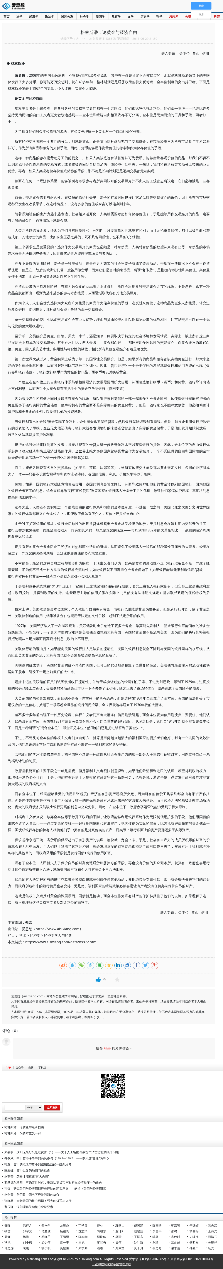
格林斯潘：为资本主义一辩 (22, 1133)
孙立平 (194, 1248)
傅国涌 (138, 1225)
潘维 (100, 1248)
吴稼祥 (212, 1242)
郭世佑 (101, 1237)
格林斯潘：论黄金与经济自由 (24, 1127)
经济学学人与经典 (58, 935)
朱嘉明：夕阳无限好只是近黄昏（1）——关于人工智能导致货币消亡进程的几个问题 (61, 1152)
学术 (22, 935)
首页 (6, 16)
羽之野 (157, 1248)
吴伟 (118, 1242)
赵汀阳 (120, 1231)
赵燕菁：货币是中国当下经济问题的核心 (31, 1195)
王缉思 (64, 1237)
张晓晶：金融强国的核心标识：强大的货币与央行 (37, 1201)
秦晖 (7, 1225)
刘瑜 (155, 1242)
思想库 (173, 16)
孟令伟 (46, 1242)
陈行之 (27, 1225)
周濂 (7, 1237)
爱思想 (14, 6)
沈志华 (83, 1231)
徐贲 (7, 1231)
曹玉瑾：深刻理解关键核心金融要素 (28, 1207)
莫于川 (138, 1248)
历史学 (145, 16)
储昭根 (194, 1242)
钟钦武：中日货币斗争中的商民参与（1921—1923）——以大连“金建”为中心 (56, 1158)
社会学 (84, 16)
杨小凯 (46, 1248)
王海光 (212, 1231)
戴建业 (138, 1231)
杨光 (211, 1248)
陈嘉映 (157, 1225)
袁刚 (26, 1248)
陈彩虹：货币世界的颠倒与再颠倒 (27, 1170)
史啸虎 (194, 1237)
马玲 (118, 1237)
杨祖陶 (64, 1231)
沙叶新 (138, 1242)
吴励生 (64, 1248)
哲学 (159, 16)
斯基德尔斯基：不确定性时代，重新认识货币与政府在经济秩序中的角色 (53, 1182)
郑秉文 (120, 1248)
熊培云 (212, 1237)
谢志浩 (175, 1248)
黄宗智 (175, 1225)
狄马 (155, 1237)
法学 (19, 16)
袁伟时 (175, 1237)
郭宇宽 (27, 1231)
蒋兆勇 (101, 1242)
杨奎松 (194, 1231)
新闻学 (100, 16)
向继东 (101, 1231)
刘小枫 (27, 1242)
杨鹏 (26, 1237)
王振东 (138, 1237)
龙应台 (64, 1225)
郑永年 (46, 1225)
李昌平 (157, 1231)
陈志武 (212, 1225)
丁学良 (83, 1225)
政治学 (49, 16)
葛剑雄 (175, 1242)
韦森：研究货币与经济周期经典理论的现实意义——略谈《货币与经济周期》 (56, 1188)
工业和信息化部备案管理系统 (111, 1264)
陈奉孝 (83, 1237)
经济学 (33, 16)
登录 (107, 1048)
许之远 (9, 1248)
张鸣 (174, 1231)
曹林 (100, 1225)
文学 (131, 16)
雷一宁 (64, 1242)
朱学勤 (83, 1248)
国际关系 (67, 16)
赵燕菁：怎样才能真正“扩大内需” (26, 1176)
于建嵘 (194, 1225)
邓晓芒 (46, 1237)
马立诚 (46, 1231)
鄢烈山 (120, 1225)
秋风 (7, 1242)
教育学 (116, 16)
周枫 (81, 1242)
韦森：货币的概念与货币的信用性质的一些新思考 (37, 1164)
